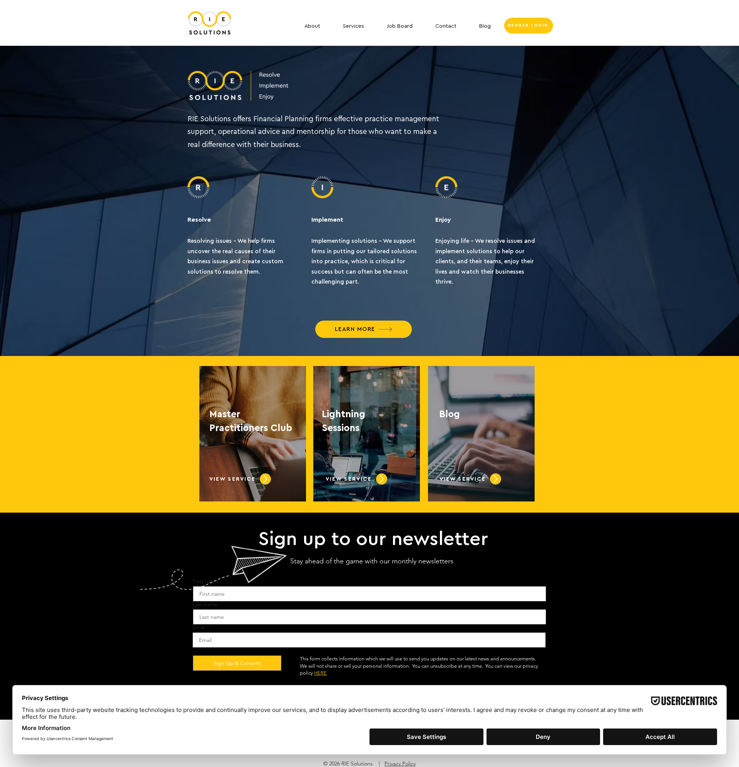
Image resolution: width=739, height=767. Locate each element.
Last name (205, 604)
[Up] (265, 479)
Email (198, 627)
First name (205, 581)
